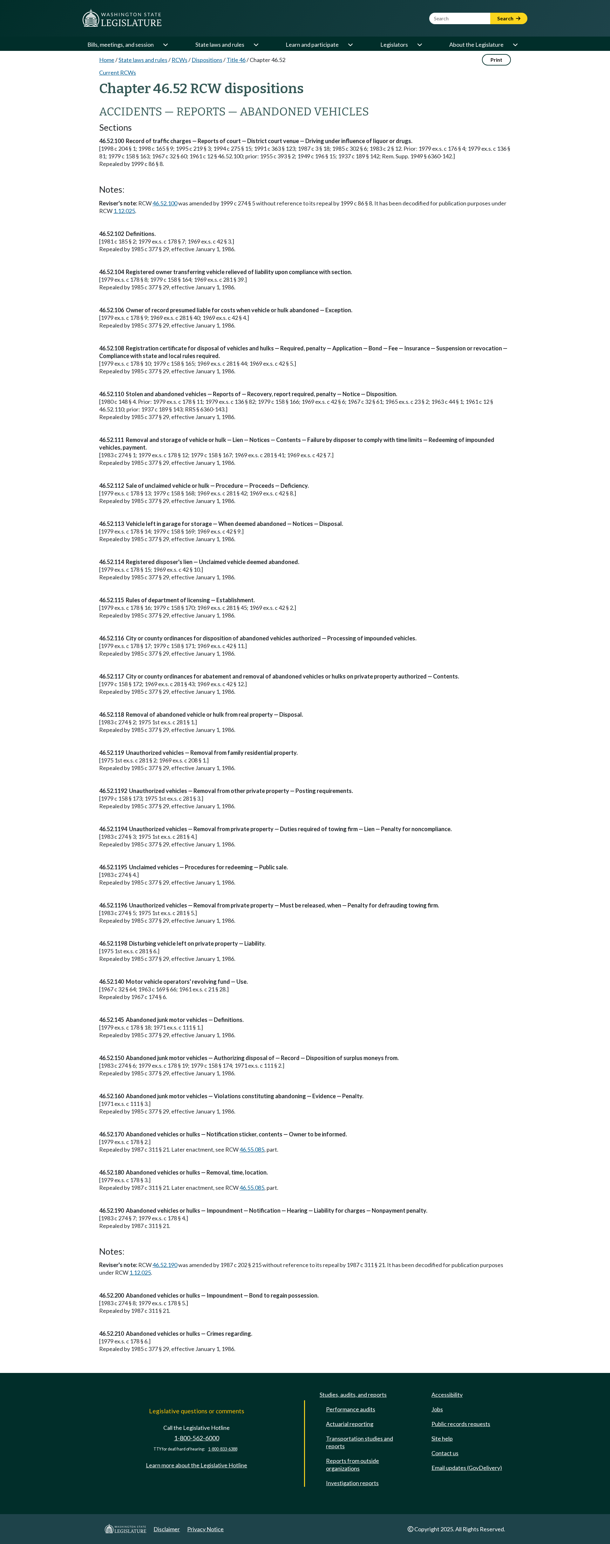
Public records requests (460, 1423)
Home (106, 59)
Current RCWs (117, 72)
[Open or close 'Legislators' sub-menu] (419, 44)
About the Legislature (476, 44)
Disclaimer (166, 1529)
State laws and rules (219, 44)
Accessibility (447, 1394)
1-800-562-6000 (196, 1438)
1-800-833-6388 (222, 1449)
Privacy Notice (205, 1529)
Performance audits (350, 1409)
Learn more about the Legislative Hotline (196, 1465)
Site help (442, 1438)
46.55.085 (252, 1149)
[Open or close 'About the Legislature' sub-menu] (515, 44)
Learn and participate (312, 44)
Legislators (394, 44)
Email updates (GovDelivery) (466, 1467)
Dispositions (207, 59)
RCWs (179, 59)
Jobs (437, 1409)
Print (496, 60)
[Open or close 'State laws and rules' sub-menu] (256, 44)
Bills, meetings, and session (120, 44)
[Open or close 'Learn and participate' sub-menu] (350, 44)
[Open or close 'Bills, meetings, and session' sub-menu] (165, 44)
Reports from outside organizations (352, 1464)
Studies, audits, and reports (353, 1394)
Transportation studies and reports (359, 1442)
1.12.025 (124, 210)
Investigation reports (352, 1482)
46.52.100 (164, 203)
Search (505, 18)
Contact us (444, 1453)
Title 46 (236, 59)
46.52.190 (164, 1264)
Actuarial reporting (349, 1423)
